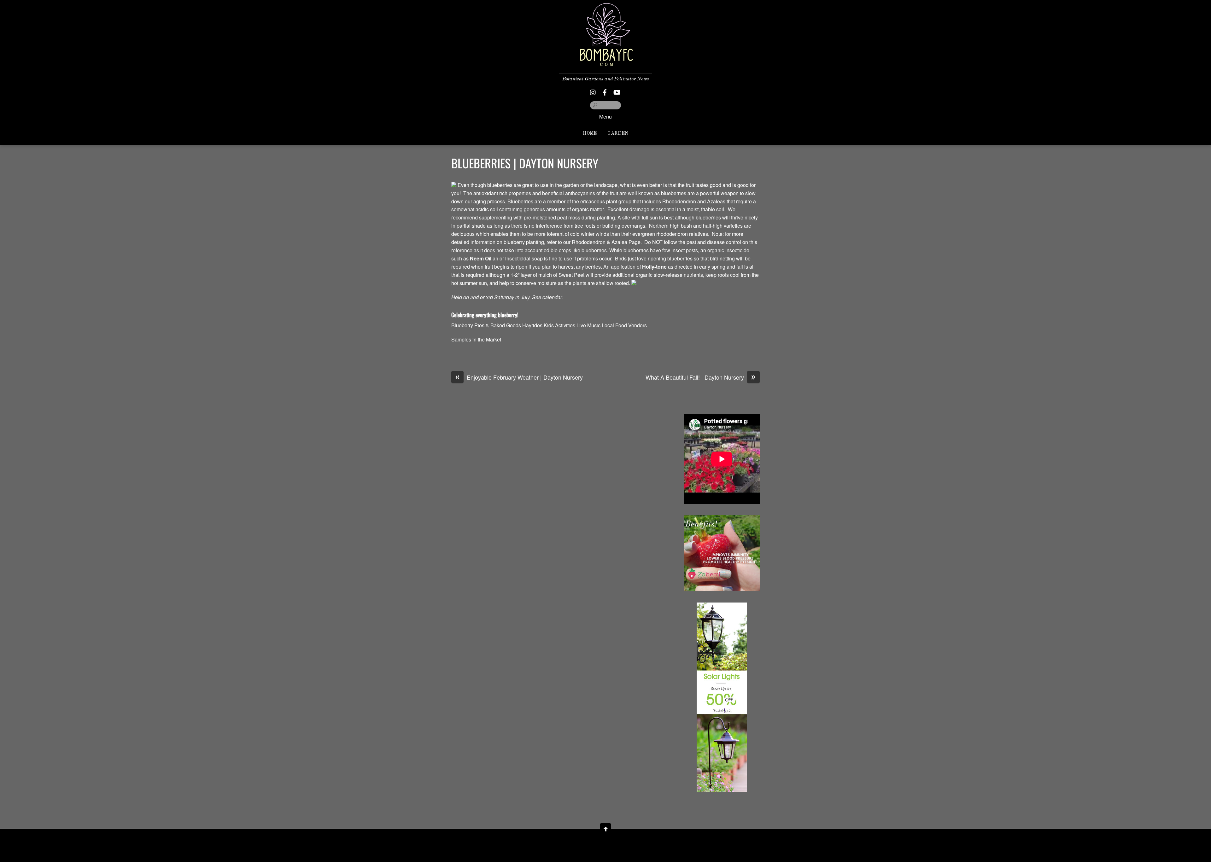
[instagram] (593, 90)
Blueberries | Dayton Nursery (524, 163)
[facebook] (604, 90)
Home (590, 133)
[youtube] (616, 90)
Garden (617, 133)
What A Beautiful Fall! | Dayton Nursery (701, 377)
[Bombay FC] (605, 61)
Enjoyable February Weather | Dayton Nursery (519, 377)
